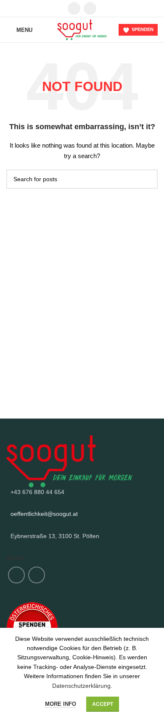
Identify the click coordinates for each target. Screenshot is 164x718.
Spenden (142, 29)
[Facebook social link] (74, 8)
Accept (102, 704)
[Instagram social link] (90, 8)
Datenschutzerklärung (81, 685)
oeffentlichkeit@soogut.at (44, 513)
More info (60, 704)
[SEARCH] (148, 179)
